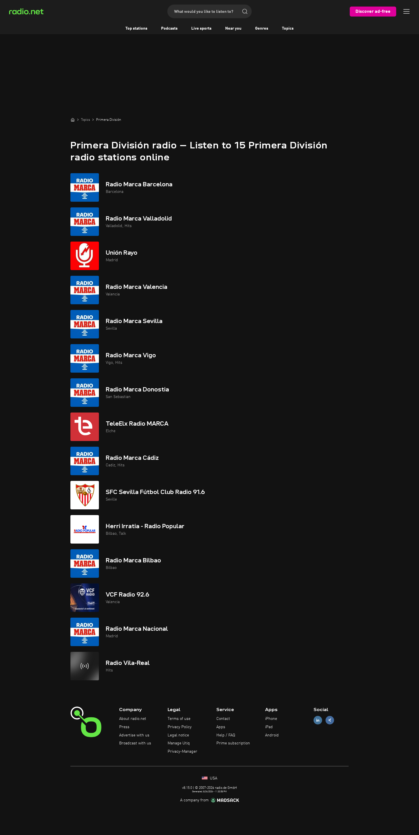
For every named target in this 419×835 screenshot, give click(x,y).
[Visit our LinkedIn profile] (318, 720)
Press (124, 727)
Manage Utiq (179, 743)
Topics (288, 28)
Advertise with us (134, 735)
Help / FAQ (225, 735)
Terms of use (179, 719)
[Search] (244, 11)
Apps (220, 727)
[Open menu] (406, 11)
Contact (223, 719)
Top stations (136, 28)
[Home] (72, 119)
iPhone (271, 719)
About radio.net (132, 719)
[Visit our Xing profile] (330, 720)
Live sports (201, 28)
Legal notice (178, 735)
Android (272, 735)
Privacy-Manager (182, 752)
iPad (269, 727)
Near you (233, 28)
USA (213, 778)
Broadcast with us (135, 743)
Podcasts (169, 28)
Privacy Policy (180, 727)
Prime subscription (233, 743)
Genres (261, 28)
